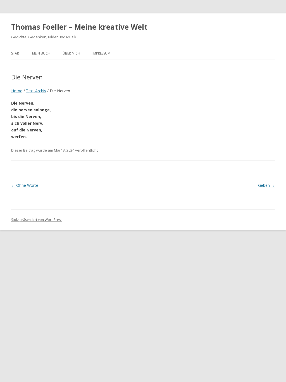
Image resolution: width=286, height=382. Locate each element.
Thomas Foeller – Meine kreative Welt (79, 27)
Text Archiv (36, 90)
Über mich (71, 53)
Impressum (101, 53)
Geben (266, 185)
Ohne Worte (24, 185)
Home (16, 90)
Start (16, 53)
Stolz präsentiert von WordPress (36, 219)
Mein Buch (41, 53)
